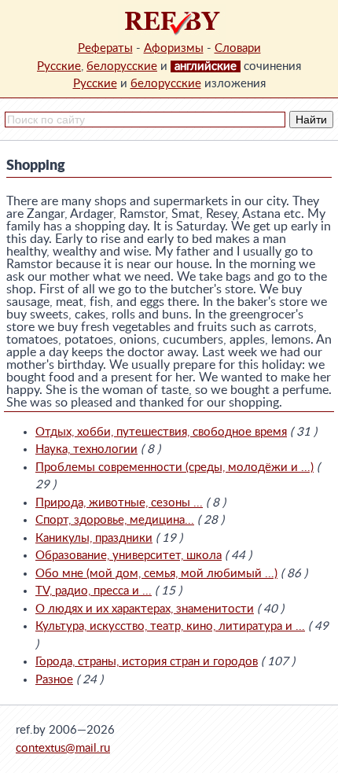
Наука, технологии (86, 449)
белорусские (121, 66)
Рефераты (105, 48)
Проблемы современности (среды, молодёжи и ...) (174, 467)
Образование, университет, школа (128, 555)
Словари (238, 48)
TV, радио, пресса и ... (93, 591)
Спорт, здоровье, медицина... (114, 520)
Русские (59, 66)
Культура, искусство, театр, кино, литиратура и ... (170, 626)
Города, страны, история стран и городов (146, 662)
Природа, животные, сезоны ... (119, 503)
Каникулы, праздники (93, 538)
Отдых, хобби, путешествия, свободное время (161, 432)
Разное (54, 680)
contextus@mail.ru (63, 748)
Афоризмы (174, 48)
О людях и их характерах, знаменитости (144, 609)
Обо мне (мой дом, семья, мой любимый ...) (156, 574)
